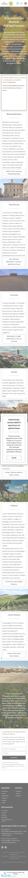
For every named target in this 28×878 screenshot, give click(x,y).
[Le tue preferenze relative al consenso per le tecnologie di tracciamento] (1, 658)
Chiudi (14, 458)
